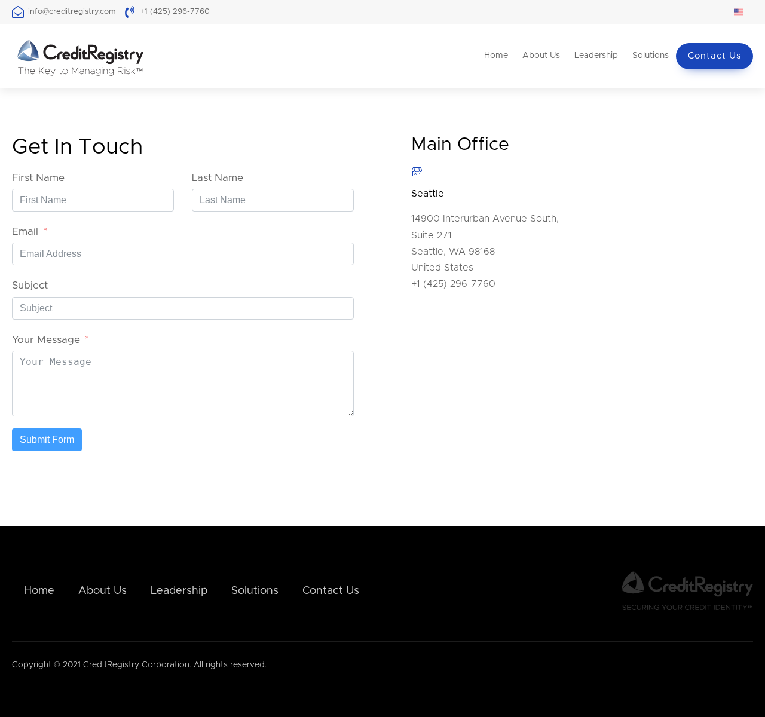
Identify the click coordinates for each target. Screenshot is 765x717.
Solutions (650, 55)
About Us (541, 55)
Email (25, 231)
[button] (743, 12)
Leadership (596, 55)
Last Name (217, 178)
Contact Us (714, 55)
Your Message (46, 340)
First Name (38, 178)
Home (496, 55)
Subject (30, 285)
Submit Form (47, 439)
